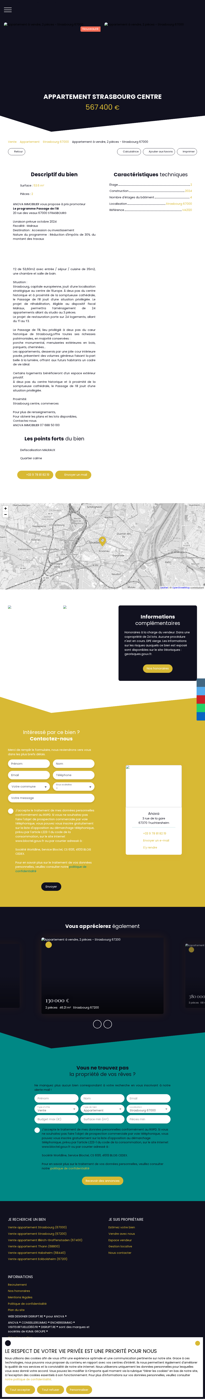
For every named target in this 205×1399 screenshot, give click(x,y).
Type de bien (90, 1107)
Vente (12, 142)
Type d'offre (43, 1107)
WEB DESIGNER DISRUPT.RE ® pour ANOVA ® (37, 1316)
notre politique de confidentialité (28, 1379)
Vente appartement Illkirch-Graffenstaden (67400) (45, 1240)
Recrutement (17, 1285)
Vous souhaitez (63, 785)
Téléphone (63, 775)
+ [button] (5, 508)
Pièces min (137, 1119)
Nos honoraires (19, 1291)
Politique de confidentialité (27, 1304)
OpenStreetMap (181, 587)
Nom (59, 763)
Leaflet (164, 587)
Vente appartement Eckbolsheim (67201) (37, 1259)
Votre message (22, 798)
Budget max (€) (49, 1119)
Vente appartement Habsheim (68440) (37, 1253)
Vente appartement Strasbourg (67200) (37, 1234)
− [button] (5, 514)
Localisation (136, 1107)
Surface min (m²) (96, 1119)
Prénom (16, 763)
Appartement (30, 142)
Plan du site (16, 1310)
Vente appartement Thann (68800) (34, 1246)
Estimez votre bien (122, 1227)
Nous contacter (120, 1253)
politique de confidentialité (69, 1168)
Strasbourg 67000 (56, 142)
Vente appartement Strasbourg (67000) (37, 1227)
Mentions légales (20, 1297)
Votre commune (24, 786)
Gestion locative (120, 1246)
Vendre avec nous (122, 1234)
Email (15, 775)
